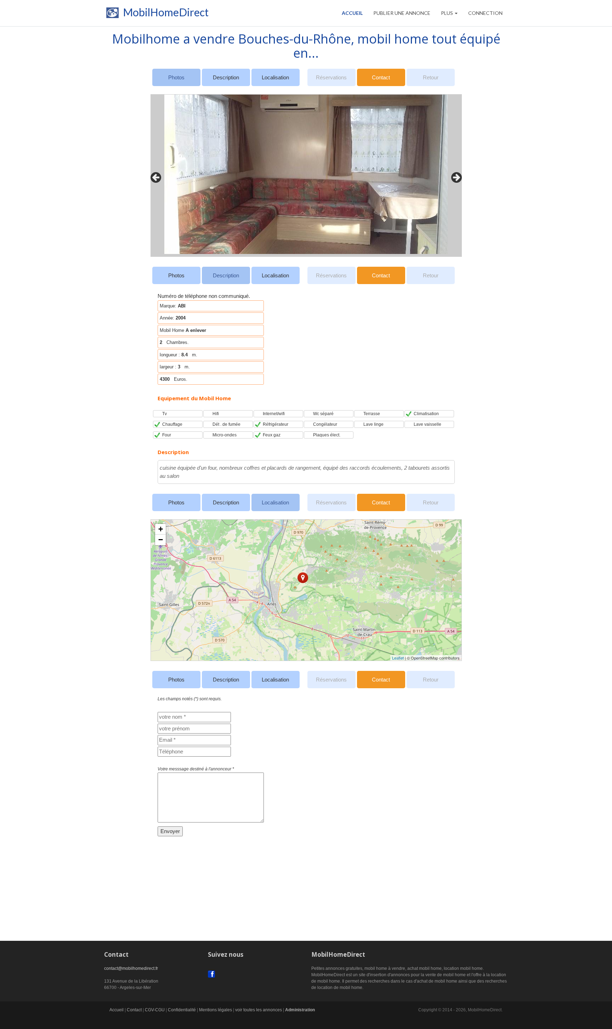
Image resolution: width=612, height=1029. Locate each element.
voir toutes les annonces (258, 1009)
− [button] (160, 539)
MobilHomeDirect (165, 13)
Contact (381, 77)
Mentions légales (215, 1009)
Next (454, 175)
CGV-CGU (155, 1009)
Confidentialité (182, 1009)
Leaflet (398, 658)
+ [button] (160, 529)
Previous (154, 175)
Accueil (352, 13)
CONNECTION (485, 13)
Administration (300, 1009)
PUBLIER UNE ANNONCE (401, 13)
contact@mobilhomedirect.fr (131, 968)
